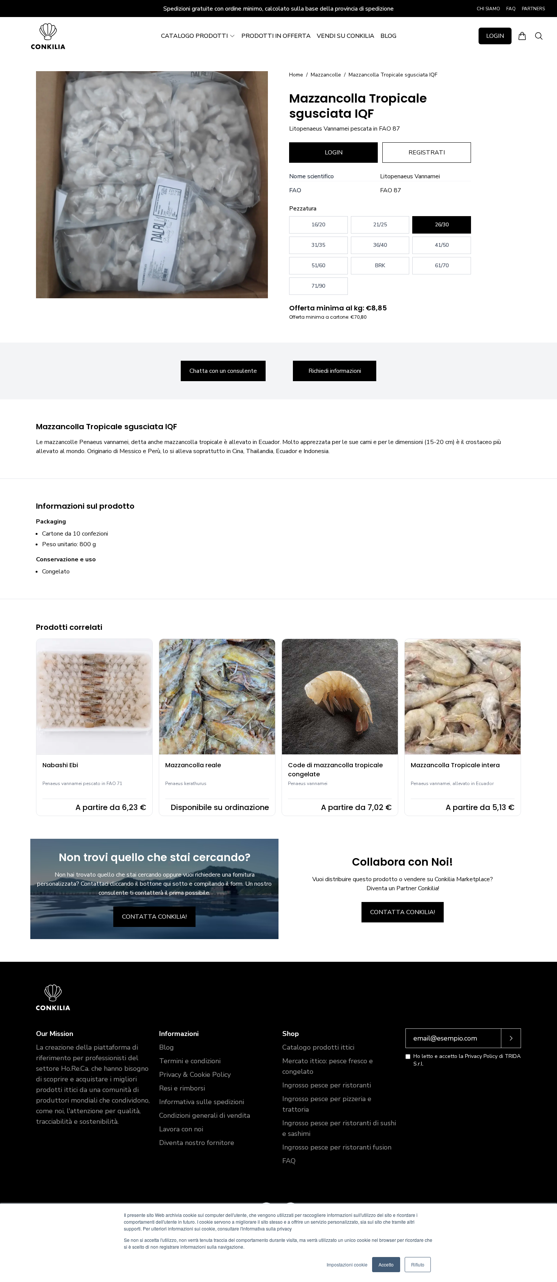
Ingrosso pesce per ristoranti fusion (336, 1147)
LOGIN (495, 36)
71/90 (318, 286)
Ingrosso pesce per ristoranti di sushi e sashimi (339, 1128)
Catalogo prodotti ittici (318, 1047)
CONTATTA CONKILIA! (154, 917)
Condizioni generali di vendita (204, 1115)
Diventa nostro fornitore (196, 1142)
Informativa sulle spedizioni (201, 1101)
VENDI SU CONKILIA (345, 36)
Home (296, 74)
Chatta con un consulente (223, 371)
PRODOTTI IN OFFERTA (276, 36)
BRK (380, 265)
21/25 (380, 224)
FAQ (511, 9)
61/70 (442, 265)
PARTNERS (533, 9)
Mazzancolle (326, 74)
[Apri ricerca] (539, 36)
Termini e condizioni (190, 1060)
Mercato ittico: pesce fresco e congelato (327, 1066)
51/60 (318, 265)
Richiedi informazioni (334, 371)
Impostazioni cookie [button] (347, 1264)
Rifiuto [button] (417, 1264)
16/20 (318, 224)
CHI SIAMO (488, 9)
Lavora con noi (181, 1129)
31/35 (318, 245)
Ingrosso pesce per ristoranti (326, 1085)
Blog (166, 1047)
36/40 (380, 245)
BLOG (388, 36)
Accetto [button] (386, 1264)
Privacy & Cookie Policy (195, 1074)
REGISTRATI (426, 152)
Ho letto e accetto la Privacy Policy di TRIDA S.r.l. (467, 1060)
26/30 (442, 224)
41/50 (442, 245)
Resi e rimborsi (182, 1088)
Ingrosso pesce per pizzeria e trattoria (326, 1104)
